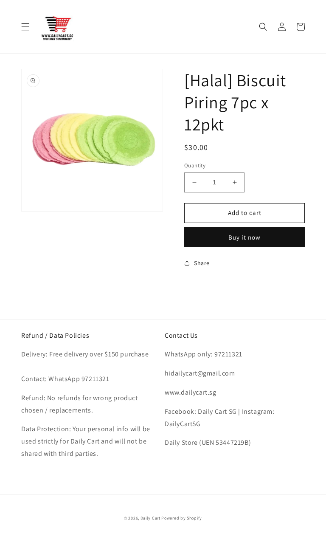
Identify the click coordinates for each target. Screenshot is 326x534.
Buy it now (244, 237)
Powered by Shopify (181, 518)
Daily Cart (150, 518)
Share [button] (202, 263)
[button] (25, 26)
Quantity (194, 165)
